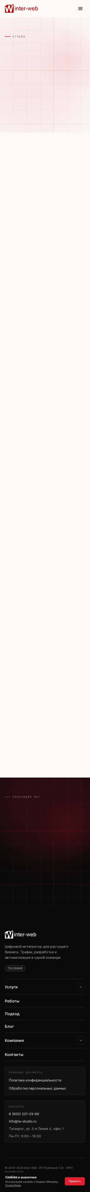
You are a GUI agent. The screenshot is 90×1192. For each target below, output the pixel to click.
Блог (9, 1026)
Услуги (11, 987)
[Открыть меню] (80, 8)
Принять (75, 1181)
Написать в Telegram (32, 891)
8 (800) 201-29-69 (24, 1114)
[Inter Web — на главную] (22, 8)
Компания (14, 1040)
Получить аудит (27, 874)
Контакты (14, 1054)
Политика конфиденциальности (35, 1080)
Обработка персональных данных (37, 1088)
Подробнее (13, 1185)
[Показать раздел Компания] (81, 1040)
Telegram (15, 968)
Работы (12, 1001)
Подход (12, 1013)
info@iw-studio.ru (22, 1121)
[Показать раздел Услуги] (81, 987)
